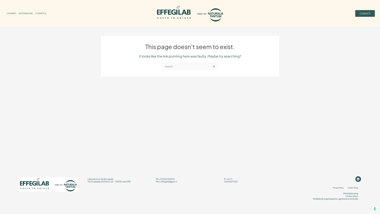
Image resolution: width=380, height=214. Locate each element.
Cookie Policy (352, 188)
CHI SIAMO (11, 13)
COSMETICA (40, 13)
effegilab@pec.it (169, 181)
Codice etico (351, 196)
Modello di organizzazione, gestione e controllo (335, 198)
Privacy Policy (338, 188)
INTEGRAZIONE (26, 13)
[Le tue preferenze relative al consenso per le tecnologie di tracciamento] (375, 209)
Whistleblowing (350, 193)
